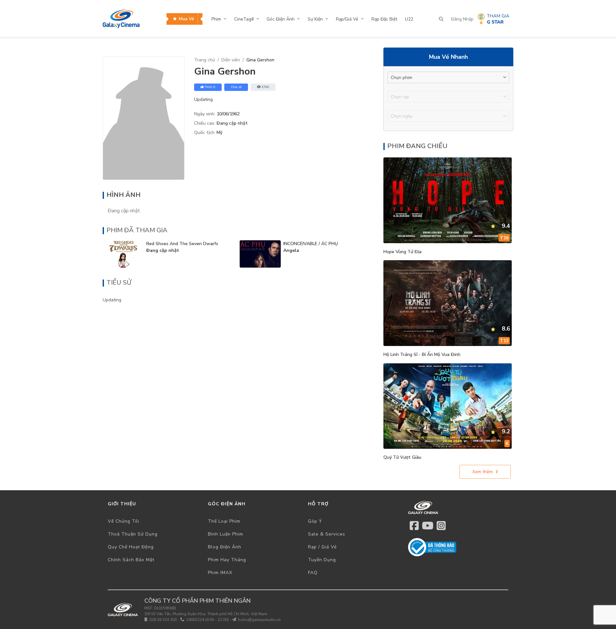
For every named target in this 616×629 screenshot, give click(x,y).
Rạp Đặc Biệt (384, 19)
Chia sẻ (236, 87)
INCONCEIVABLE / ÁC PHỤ (310, 244)
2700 (265, 87)
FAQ (313, 573)
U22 (409, 19)
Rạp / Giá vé (322, 547)
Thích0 (210, 87)
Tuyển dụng (322, 560)
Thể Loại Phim (224, 521)
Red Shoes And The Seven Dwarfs (182, 244)
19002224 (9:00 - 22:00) (207, 619)
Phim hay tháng (227, 560)
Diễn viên (230, 60)
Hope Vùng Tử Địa (402, 252)
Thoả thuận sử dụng (133, 534)
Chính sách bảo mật (131, 560)
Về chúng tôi (123, 521)
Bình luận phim (225, 534)
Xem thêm (482, 472)
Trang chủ (204, 60)
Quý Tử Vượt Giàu (402, 457)
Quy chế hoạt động (131, 547)
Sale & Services (326, 534)
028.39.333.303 (163, 619)
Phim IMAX (220, 573)
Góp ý (315, 521)
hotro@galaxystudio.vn (259, 619)
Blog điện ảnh (224, 547)
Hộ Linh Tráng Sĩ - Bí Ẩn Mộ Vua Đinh (421, 354)
